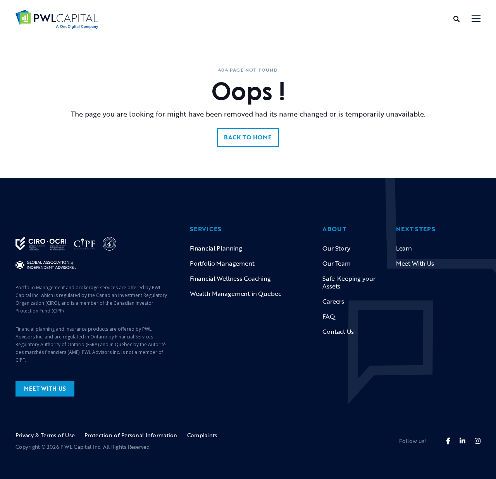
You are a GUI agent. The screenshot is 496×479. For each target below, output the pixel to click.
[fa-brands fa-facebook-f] (448, 441)
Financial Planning (216, 248)
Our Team (336, 263)
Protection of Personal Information (130, 435)
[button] (476, 19)
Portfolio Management (222, 263)
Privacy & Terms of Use (45, 435)
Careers (333, 301)
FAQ (328, 316)
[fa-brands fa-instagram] (477, 441)
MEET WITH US (45, 389)
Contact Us (337, 331)
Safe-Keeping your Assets (348, 282)
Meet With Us (415, 263)
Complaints (202, 435)
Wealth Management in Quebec (235, 293)
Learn (404, 248)
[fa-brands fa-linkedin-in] (462, 441)
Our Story (336, 248)
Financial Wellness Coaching (230, 278)
